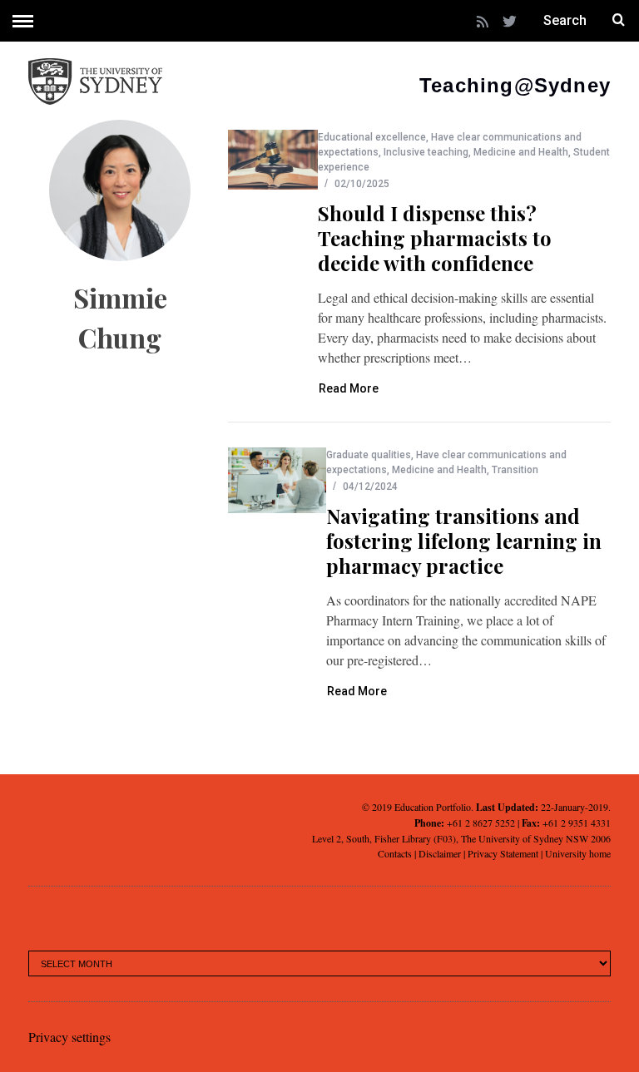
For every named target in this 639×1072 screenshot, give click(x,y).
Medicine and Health (520, 152)
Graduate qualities (368, 455)
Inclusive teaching (426, 152)
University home (578, 853)
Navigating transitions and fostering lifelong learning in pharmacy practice (464, 540)
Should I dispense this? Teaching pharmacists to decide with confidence (435, 238)
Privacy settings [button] (69, 1036)
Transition (515, 470)
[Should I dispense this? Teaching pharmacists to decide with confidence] (273, 160)
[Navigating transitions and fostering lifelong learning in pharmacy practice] (277, 480)
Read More (349, 389)
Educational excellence (372, 137)
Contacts (395, 853)
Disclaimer (440, 853)
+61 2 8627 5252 (481, 822)
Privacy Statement (503, 853)
